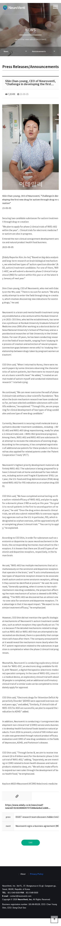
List (30, 842)
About (22, 874)
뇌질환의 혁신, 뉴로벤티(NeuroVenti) (14, 7)
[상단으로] (54, 919)
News (6, 51)
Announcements (39, 51)
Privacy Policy (36, 874)
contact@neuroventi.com (20, 896)
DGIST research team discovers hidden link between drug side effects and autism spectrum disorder (35, 817)
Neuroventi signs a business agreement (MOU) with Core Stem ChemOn (35, 826)
